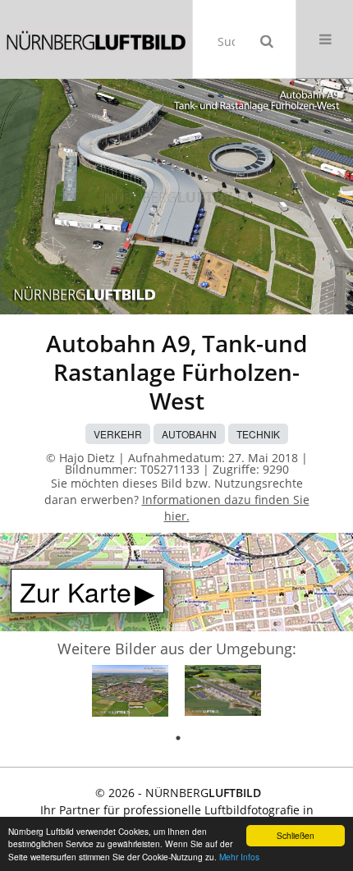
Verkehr (118, 434)
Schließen (295, 835)
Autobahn (189, 434)
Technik (258, 434)
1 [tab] (178, 738)
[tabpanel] (130, 693)
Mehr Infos (239, 856)
